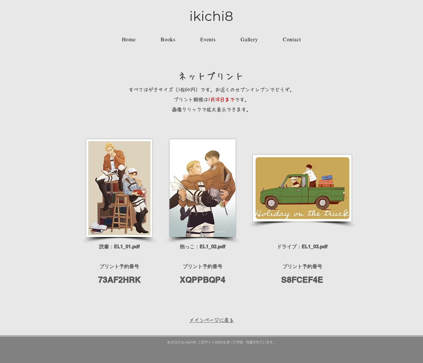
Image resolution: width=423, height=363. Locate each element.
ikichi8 (211, 16)
